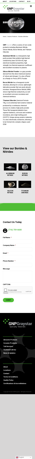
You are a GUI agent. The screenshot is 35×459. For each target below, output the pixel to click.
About (5, 367)
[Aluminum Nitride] (10, 166)
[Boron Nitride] (24, 166)
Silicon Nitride (10, 192)
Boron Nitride (25, 174)
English (21, 457)
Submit (8, 300)
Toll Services (8, 346)
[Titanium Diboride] (24, 184)
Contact (6, 373)
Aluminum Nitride (10, 174)
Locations (7, 370)
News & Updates (9, 353)
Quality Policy (8, 380)
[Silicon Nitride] (10, 184)
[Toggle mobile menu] (31, 6)
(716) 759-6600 (15, 230)
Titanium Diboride (24, 192)
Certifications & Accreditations (14, 383)
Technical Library (9, 350)
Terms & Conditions (10, 377)
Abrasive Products (10, 340)
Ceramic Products (10, 343)
